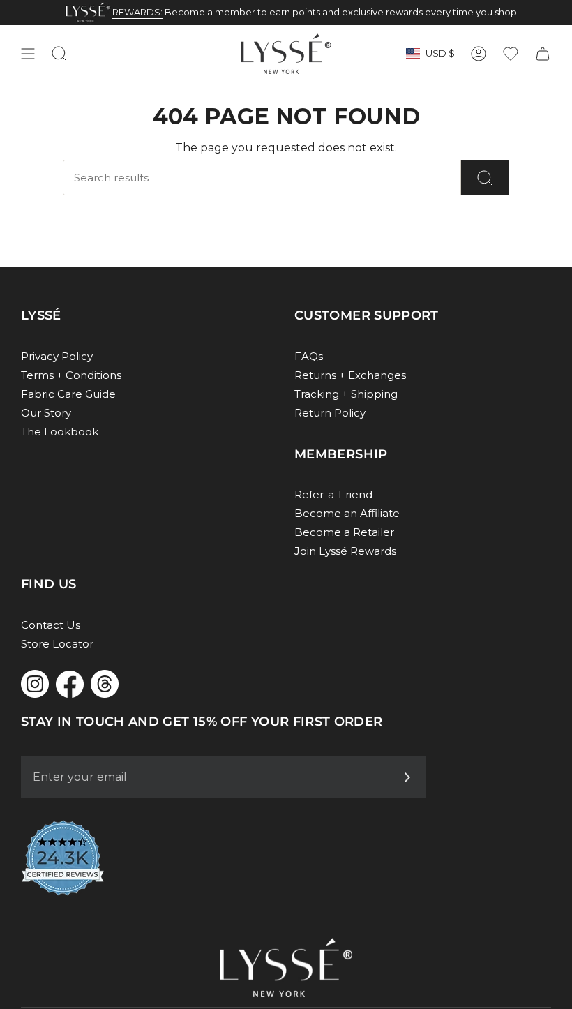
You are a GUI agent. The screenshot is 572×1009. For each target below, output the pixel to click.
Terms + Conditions (71, 375)
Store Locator (57, 643)
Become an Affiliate (347, 513)
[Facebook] (70, 684)
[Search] (485, 177)
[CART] (543, 53)
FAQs (308, 356)
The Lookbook (59, 431)
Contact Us (50, 624)
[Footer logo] (286, 968)
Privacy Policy (57, 356)
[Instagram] (35, 684)
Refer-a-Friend (333, 494)
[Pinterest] (105, 684)
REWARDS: (137, 11)
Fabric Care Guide (68, 394)
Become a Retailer (344, 532)
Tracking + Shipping (346, 394)
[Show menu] (28, 53)
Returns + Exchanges (350, 375)
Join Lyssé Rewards (345, 551)
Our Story (46, 412)
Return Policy (330, 412)
